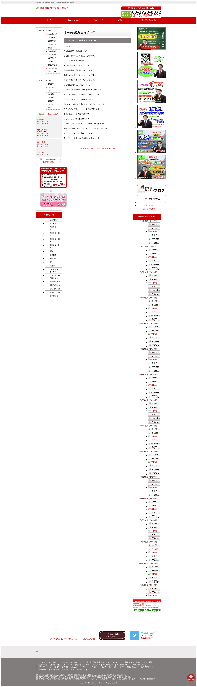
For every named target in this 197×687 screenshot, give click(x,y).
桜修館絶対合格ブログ (56, 665)
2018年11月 (52, 65)
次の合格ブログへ (108, 148)
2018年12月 (52, 61)
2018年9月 (52, 72)
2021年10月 (52, 34)
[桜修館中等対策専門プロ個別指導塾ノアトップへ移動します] (52, 8)
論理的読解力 (55, 281)
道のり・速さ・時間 (54, 270)
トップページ (43, 662)
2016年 (51, 98)
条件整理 (53, 255)
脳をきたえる (55, 292)
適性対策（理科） (55, 240)
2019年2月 (52, 55)
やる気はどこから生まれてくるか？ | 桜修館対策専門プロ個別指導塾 (55, 2)
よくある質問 (147, 662)
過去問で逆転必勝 (93, 662)
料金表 (127, 662)
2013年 (51, 108)
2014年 (51, 104)
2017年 (51, 94)
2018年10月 (52, 68)
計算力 (52, 266)
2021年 (51, 84)
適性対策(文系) (108, 665)
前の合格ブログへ (86, 148)
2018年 (51, 91)
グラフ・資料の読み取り (55, 276)
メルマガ (106, 662)
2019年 (51, 87)
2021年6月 (52, 48)
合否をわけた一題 (74, 665)
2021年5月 (52, 51)
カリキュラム (117, 662)
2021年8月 (52, 41)
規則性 (52, 251)
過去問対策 (54, 220)
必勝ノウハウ (79, 662)
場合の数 (53, 258)
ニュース (87, 665)
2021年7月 (52, 44)
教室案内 (136, 662)
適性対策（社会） (55, 246)
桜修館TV (41, 665)
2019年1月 (52, 58)
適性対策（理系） (55, 234)
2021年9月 (52, 38)
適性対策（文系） (55, 228)
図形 (51, 262)
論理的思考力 (55, 285)
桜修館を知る (56, 662)
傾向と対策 (68, 662)
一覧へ (97, 148)
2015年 (51, 101)
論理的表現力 (55, 289)
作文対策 (53, 223)
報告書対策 (54, 296)
